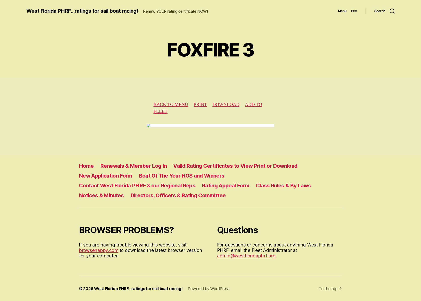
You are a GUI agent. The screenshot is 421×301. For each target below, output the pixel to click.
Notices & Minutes (101, 195)
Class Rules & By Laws (283, 185)
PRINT (200, 104)
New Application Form (105, 176)
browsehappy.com (98, 250)
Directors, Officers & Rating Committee (178, 195)
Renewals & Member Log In (133, 166)
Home (86, 166)
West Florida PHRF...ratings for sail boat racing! (82, 11)
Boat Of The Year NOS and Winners (182, 176)
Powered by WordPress (209, 288)
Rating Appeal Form (225, 185)
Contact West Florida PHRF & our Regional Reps (137, 185)
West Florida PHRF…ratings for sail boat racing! (138, 288)
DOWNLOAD (225, 104)
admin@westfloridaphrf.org (246, 256)
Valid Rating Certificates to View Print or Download (235, 166)
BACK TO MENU (170, 104)
